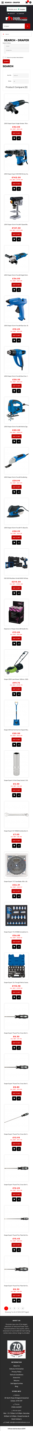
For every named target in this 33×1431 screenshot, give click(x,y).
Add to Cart (16, 133)
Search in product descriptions (15, 57)
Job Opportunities (16, 1383)
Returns (16, 1380)
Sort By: (9, 75)
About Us (16, 1366)
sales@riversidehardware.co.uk (20, 1422)
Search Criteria (7, 43)
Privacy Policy (16, 1372)
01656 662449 (17, 11)
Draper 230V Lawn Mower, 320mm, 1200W (16, 679)
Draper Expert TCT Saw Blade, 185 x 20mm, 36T (18, 881)
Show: (9, 81)
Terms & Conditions (16, 1375)
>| (22, 1308)
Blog (16, 1386)
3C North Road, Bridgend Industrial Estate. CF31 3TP (16, 1399)
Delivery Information (16, 1369)
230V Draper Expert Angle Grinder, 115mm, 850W (18, 123)
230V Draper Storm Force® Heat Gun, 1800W (17, 376)
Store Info (16, 1377)
